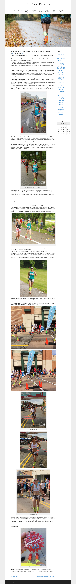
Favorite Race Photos (26, 11)
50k (61, 54)
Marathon (61, 81)
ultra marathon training (61, 107)
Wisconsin (51, 571)
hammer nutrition (61, 62)
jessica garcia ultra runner (61, 72)
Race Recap (38, 571)
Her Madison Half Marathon (46, 569)
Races (22, 53)
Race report (43, 571)
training (60, 100)
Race (60, 84)
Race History (40, 11)
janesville (63, 67)
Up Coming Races (53, 11)
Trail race (59, 97)
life (60, 77)
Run (62, 88)
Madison (24, 571)
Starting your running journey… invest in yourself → (46, 576)
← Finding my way (14, 576)
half (22, 569)
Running (61, 92)
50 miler (62, 53)
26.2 (59, 53)
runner (47, 571)
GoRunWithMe (17, 569)
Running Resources (61, 11)
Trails (62, 99)
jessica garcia (61, 68)
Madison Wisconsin (30, 571)
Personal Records (33, 11)
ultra (63, 100)
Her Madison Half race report (17, 571)
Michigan (59, 82)
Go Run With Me (38, 4)
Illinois (60, 67)
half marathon (26, 569)
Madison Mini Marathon (61, 78)
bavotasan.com (62, 582)
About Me (20, 10)
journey (60, 76)
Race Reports (47, 11)
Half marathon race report (34, 569)
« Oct (59, 137)
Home (14, 10)
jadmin (13, 53)
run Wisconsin (61, 95)
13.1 (58, 53)
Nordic (62, 82)
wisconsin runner (15, 573)
